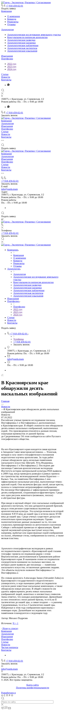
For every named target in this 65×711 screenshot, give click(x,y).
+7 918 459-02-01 (14, 6)
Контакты (6, 79)
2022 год (11, 64)
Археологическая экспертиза (22, 48)
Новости (5, 77)
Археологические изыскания (22, 51)
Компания (6, 11)
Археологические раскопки (21, 42)
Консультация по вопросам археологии (27, 37)
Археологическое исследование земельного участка (34, 34)
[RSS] (2, 375)
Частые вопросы (9, 647)
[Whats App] (8, 85)
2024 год (11, 69)
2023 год (11, 66)
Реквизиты (12, 21)
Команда (11, 19)
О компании (13, 16)
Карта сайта (32, 685)
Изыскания (7, 56)
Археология (7, 29)
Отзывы (11, 24)
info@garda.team (9, 189)
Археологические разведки (21, 40)
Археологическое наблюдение (22, 45)
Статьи (4, 74)
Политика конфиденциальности (32, 687)
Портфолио (7, 58)
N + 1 (15, 623)
